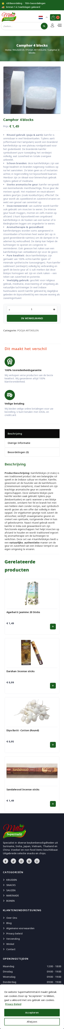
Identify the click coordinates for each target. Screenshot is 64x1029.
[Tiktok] (13, 861)
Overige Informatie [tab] (19, 442)
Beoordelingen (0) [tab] (18, 452)
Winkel (10, 944)
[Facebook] (5, 861)
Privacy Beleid (13, 1004)
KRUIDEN (11, 879)
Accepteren (32, 1012)
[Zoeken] (44, 26)
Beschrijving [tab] (15, 433)
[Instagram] (21, 861)
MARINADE (12, 895)
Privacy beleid (14, 933)
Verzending (13, 938)
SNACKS (11, 885)
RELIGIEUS (18, 49)
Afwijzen (32, 1021)
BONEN (10, 900)
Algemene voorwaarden (20, 928)
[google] (29, 861)
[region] (32, 1006)
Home (8, 49)
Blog (9, 923)
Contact (10, 949)
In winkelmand (32, 318)
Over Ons (11, 917)
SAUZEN (11, 890)
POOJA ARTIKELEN (36, 49)
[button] (53, 626)
